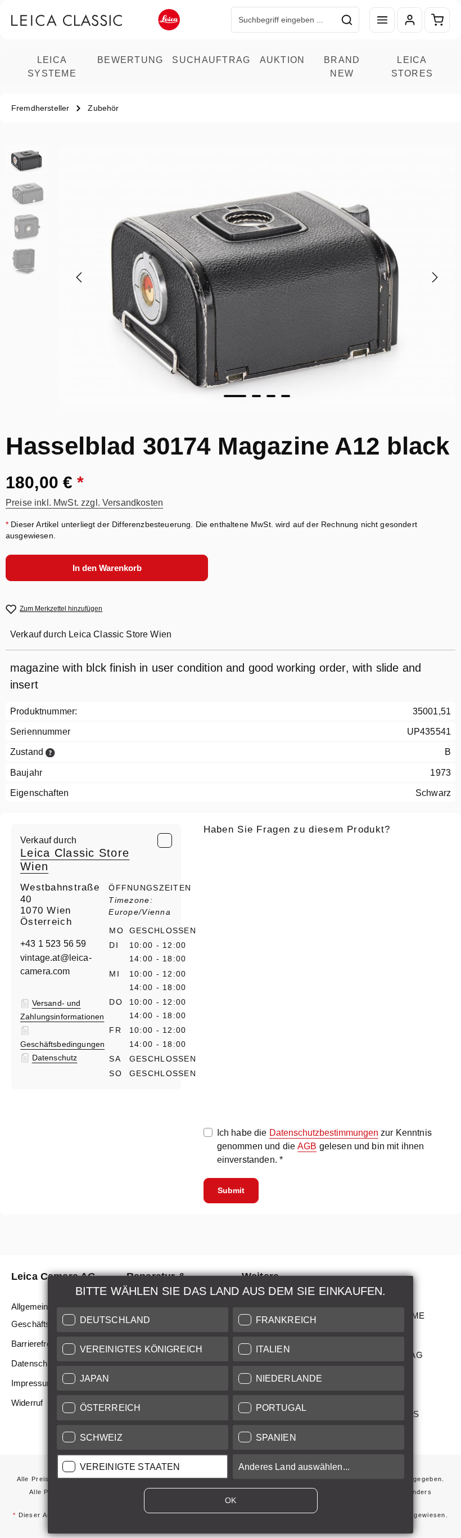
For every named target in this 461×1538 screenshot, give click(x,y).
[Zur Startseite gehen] (95, 20)
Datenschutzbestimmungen (323, 1132)
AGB (307, 1146)
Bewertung (130, 60)
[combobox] (283, 20)
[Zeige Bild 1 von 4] (235, 396)
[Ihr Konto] (409, 20)
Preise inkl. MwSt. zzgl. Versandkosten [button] (84, 502)
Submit (231, 1190)
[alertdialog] (230, 1407)
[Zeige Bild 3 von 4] (270, 396)
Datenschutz (35, 1363)
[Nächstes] (434, 277)
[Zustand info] (50, 751)
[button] (142, 1319)
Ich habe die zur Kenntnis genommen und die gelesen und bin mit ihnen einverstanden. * (324, 1145)
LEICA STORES (412, 66)
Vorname (395, 905)
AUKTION (282, 60)
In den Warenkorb (107, 568)
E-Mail (220, 853)
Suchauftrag (211, 60)
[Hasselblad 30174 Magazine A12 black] (256, 277)
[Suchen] (347, 20)
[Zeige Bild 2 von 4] (256, 396)
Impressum (32, 1383)
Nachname (313, 905)
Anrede (218, 905)
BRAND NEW (342, 66)
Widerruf (27, 1402)
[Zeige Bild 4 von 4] (285, 396)
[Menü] (382, 20)
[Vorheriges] (80, 277)
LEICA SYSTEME (52, 66)
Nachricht (223, 957)
